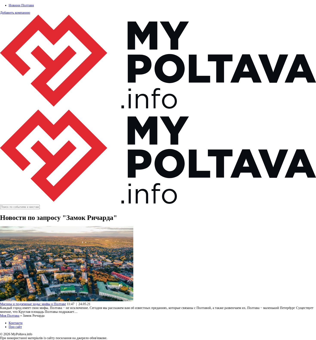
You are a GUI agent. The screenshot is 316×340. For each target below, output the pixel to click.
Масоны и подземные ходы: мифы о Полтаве (33, 304)
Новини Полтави (21, 5)
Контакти (16, 323)
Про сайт (15, 327)
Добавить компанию (15, 12)
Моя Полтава (9, 315)
